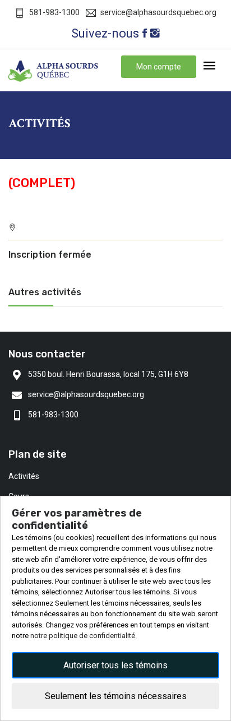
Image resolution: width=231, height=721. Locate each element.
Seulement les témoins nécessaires (116, 696)
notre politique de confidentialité (82, 635)
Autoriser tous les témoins (115, 665)
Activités (23, 476)
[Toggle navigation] (209, 66)
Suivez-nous (105, 33)
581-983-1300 (54, 12)
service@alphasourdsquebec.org (158, 12)
